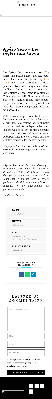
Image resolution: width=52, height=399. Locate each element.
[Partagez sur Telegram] (33, 274)
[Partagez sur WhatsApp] (27, 274)
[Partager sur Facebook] (21, 274)
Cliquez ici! (17, 250)
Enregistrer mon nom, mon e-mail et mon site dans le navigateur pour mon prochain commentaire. (24, 362)
